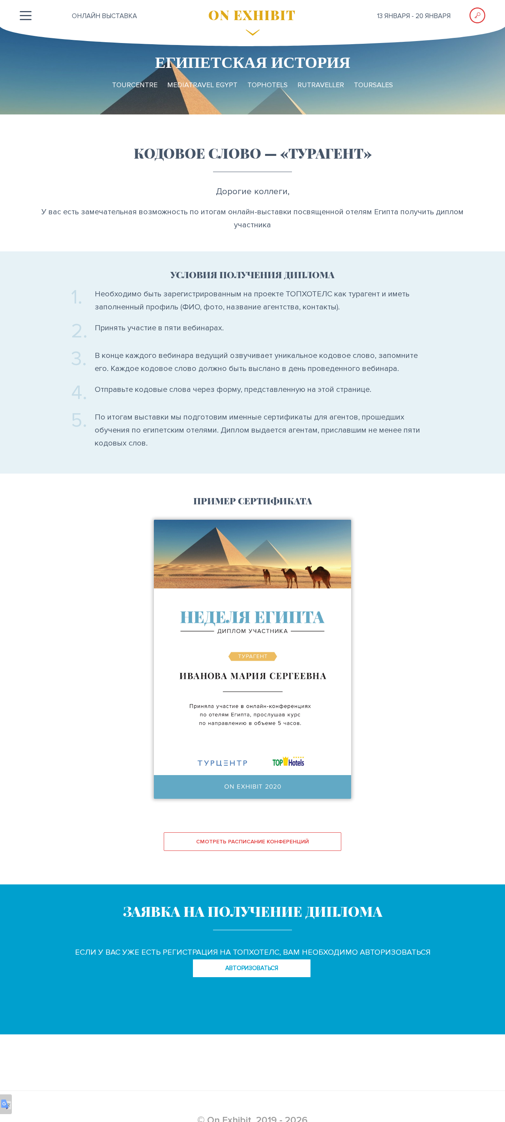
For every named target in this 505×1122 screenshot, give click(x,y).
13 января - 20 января (414, 16)
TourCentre (134, 85)
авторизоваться (251, 968)
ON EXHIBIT (252, 14)
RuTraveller (320, 85)
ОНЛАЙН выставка (104, 16)
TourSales (373, 85)
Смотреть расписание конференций (252, 841)
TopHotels (267, 85)
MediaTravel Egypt (202, 85)
